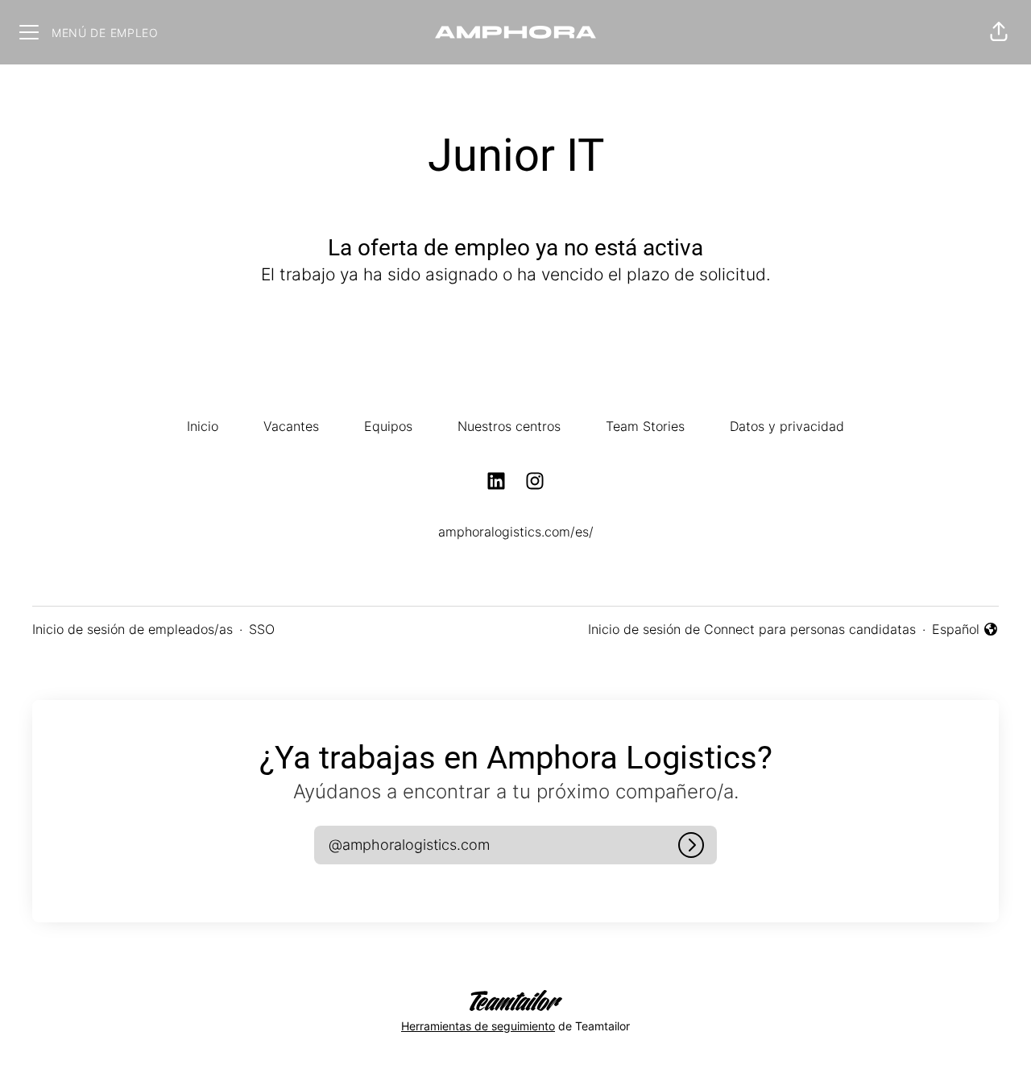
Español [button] (965, 630)
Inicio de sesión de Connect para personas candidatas (752, 629)
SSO (262, 629)
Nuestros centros (509, 426)
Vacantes (291, 426)
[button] (998, 32)
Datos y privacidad (787, 426)
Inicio (202, 426)
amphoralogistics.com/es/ (516, 532)
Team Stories (645, 426)
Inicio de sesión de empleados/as (132, 629)
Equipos (388, 426)
